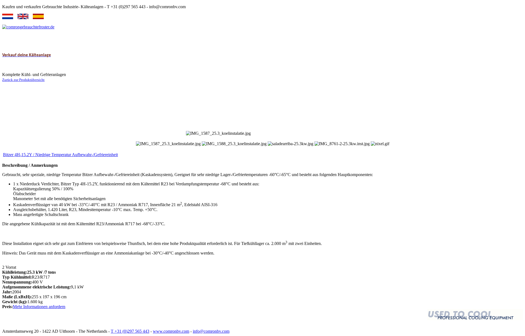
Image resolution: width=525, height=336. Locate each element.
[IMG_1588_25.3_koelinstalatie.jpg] (234, 143)
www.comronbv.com (171, 331)
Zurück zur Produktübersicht (23, 80)
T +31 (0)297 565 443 (130, 331)
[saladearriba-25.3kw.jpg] (290, 143)
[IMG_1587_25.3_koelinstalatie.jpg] (168, 143)
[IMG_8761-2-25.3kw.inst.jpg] (342, 143)
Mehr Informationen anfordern (39, 306)
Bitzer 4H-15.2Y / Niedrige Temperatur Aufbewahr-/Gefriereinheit (60, 154)
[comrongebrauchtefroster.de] (28, 27)
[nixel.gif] (380, 143)
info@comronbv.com (211, 331)
